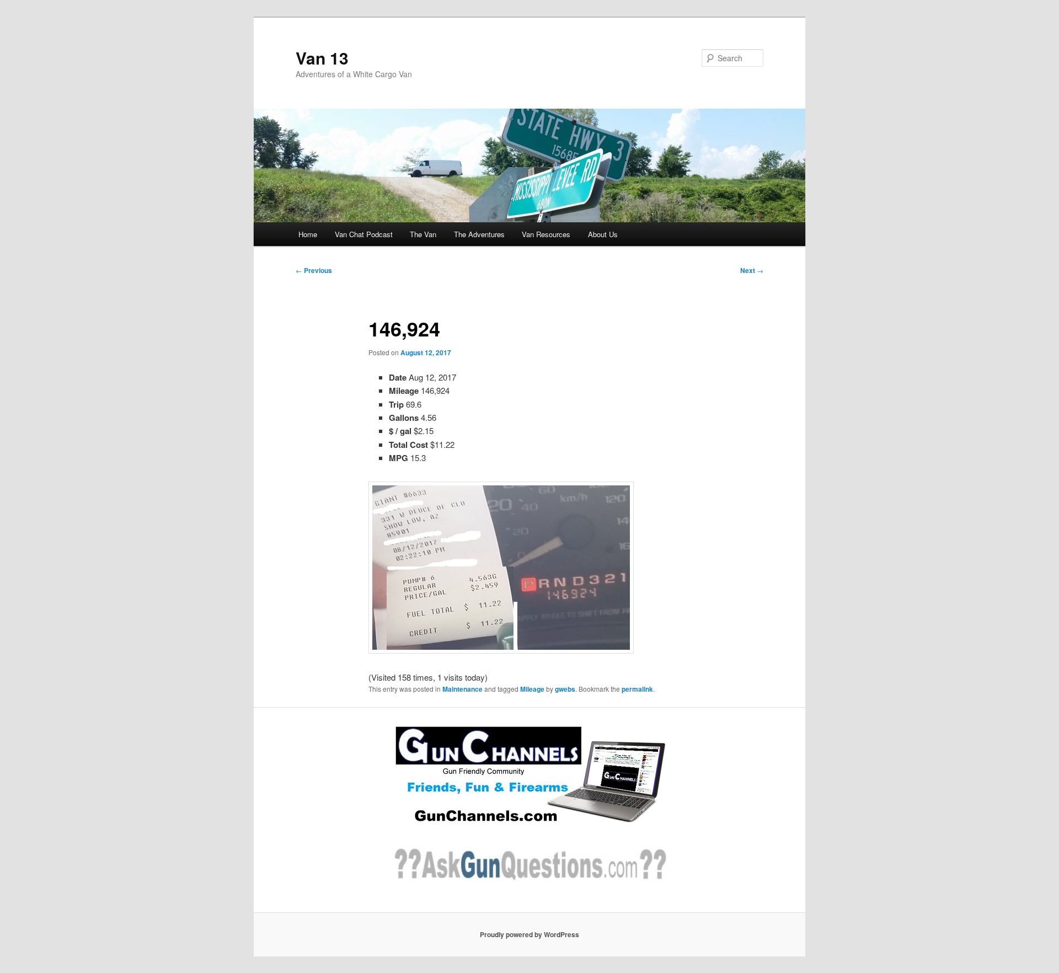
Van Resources (546, 234)
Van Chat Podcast (364, 234)
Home (307, 234)
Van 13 (322, 58)
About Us (603, 234)
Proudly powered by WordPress (529, 934)
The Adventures (479, 234)
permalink (637, 689)
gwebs (565, 689)
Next (751, 270)
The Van (423, 234)
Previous (314, 270)
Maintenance (462, 689)
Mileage (532, 689)
